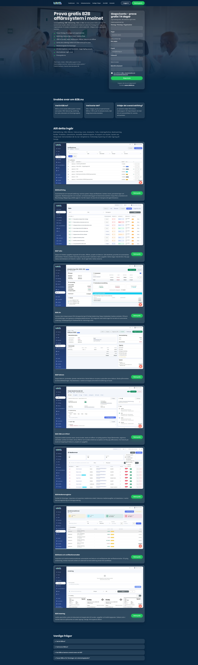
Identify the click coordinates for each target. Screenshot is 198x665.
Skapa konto (127, 78)
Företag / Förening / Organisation (121, 25)
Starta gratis (138, 3)
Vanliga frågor (96, 3)
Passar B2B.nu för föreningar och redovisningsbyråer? (73, 658)
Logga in (126, 3)
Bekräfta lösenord (116, 66)
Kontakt (112, 3)
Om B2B (105, 3)
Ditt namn (114, 41)
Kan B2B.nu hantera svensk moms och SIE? (69, 652)
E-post (113, 48)
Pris (78, 3)
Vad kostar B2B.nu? (62, 647)
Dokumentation (85, 3)
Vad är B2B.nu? (60, 641)
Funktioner (71, 3)
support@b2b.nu (129, 85)
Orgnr (113, 32)
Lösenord (114, 55)
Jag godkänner (124, 73)
